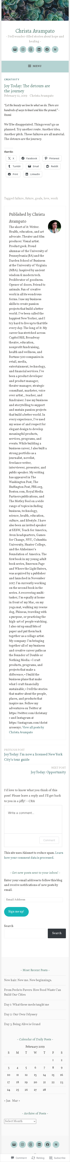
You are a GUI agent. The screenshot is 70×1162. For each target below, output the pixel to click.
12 (26, 1075)
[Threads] (31, 49)
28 (44, 1090)
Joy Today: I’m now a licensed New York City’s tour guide (33, 755)
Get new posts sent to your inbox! (35, 872)
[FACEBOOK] (47, 1144)
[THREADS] (31, 1144)
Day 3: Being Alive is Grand (22, 1024)
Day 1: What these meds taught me (26, 1005)
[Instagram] (23, 49)
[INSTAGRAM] (22, 1144)
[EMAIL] (14, 1144)
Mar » (16, 1101)
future (29, 199)
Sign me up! (16, 912)
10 (8, 1075)
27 (35, 1090)
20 (35, 1082)
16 (61, 1075)
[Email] (15, 49)
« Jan (7, 1101)
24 (8, 1090)
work (54, 199)
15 (53, 1075)
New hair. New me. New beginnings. (28, 980)
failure (19, 199)
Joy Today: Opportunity (48, 770)
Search (8, 926)
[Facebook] (47, 49)
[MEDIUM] (56, 1144)
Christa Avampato (35, 31)
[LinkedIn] (39, 49)
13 (35, 1075)
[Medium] (55, 49)
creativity (11, 79)
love (46, 199)
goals (38, 199)
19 (26, 1082)
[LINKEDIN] (39, 1144)
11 (17, 1075)
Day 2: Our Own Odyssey (20, 1014)
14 (44, 1075)
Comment (49, 840)
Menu (37, 66)
